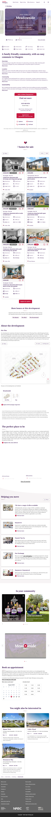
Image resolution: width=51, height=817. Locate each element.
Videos (20, 40)
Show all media (41, 40)
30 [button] (19, 696)
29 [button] (16, 696)
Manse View (7, 729)
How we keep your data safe (9, 679)
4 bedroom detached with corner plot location (37, 178)
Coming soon (45, 343)
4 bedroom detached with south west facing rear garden (12, 249)
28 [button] (14, 696)
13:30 (38, 688)
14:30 (32, 691)
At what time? (26, 682)
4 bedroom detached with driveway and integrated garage (12, 178)
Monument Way (8, 760)
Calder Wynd (31, 729)
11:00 (25, 685)
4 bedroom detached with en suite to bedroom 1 (13, 214)
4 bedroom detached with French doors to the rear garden (12, 285)
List (47, 153)
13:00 (32, 688)
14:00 (25, 691)
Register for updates (25, 301)
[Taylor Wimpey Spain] (3, 808)
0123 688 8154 (25, 103)
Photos (10, 40)
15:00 (38, 691)
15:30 (25, 694)
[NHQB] (27, 808)
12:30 (25, 688)
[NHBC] (17, 808)
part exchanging (27, 556)
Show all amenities (25, 481)
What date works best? (7, 682)
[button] (33, 370)
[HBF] (40, 809)
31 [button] (3, 698)
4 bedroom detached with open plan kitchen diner (36, 214)
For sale (38, 343)
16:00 (32, 694)
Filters (6, 153)
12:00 (38, 685)
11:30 (32, 685)
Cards (42, 153)
